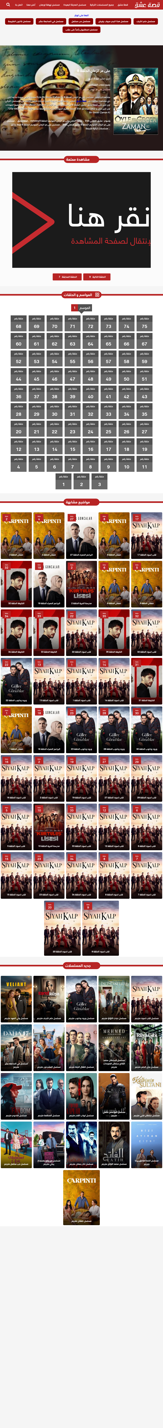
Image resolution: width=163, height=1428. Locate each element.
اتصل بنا (19, 5)
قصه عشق (22, 121)
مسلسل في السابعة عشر (51, 21)
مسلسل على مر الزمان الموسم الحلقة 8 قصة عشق (35, 124)
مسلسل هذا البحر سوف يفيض (113, 21)
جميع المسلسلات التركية (102, 5)
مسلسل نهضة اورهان (49, 5)
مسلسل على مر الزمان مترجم (96, 89)
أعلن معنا (30, 5)
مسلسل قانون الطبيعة (19, 21)
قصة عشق (123, 5)
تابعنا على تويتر (81, 15)
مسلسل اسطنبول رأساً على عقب (81, 29)
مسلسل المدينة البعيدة (75, 5)
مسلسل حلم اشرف (145, 21)
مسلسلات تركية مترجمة (97, 128)
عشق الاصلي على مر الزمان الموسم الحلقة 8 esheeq (56, 121)
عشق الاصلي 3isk (94, 121)
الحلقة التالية (97, 277)
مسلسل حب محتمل (80, 21)
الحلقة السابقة (68, 277)
